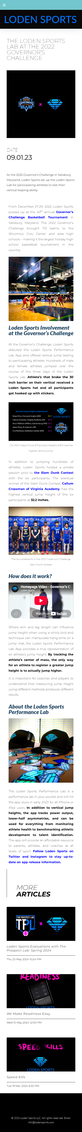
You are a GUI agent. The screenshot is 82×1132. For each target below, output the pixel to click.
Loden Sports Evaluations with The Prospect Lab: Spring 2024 (36, 948)
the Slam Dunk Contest (54, 473)
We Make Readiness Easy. (29, 1014)
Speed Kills (16, 1077)
